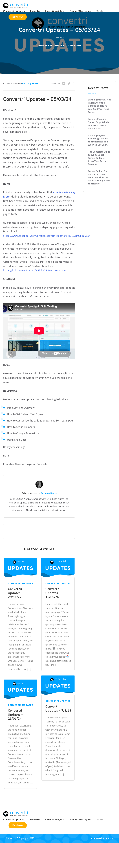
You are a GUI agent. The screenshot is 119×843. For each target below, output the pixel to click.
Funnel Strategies (80, 11)
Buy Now (17, 17)
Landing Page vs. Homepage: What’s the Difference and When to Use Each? (98, 140)
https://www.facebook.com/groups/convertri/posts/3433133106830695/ (46, 236)
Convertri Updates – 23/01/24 (15, 714)
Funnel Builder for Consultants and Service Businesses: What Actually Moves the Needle (99, 177)
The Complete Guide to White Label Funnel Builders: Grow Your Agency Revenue (99, 158)
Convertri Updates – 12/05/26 (53, 593)
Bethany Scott (30, 83)
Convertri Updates (14, 11)
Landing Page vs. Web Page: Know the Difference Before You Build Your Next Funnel (99, 106)
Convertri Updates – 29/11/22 (15, 593)
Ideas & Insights (54, 11)
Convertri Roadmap (102, 838)
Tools (100, 11)
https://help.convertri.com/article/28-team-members (35, 270)
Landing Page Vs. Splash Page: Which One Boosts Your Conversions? (98, 123)
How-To (35, 11)
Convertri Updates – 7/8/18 (58, 708)
